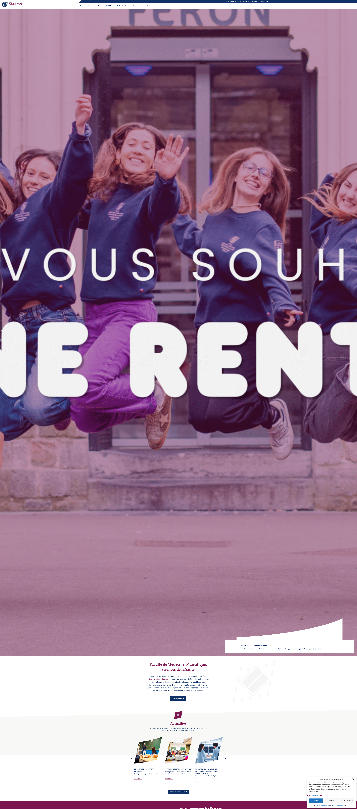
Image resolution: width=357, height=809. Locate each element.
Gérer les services (316, 795)
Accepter (316, 800)
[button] (353, 779)
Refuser (331, 800)
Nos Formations (86, 6)
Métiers (254, 1)
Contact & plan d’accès (233, 1)
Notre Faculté (122, 6)
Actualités (246, 1)
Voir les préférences (347, 800)
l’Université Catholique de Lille (160, 679)
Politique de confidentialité (323, 805)
